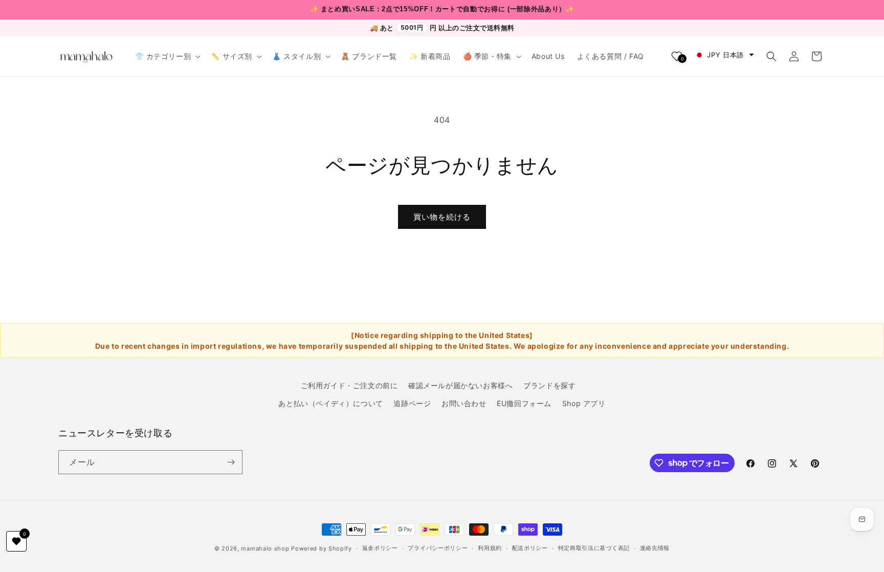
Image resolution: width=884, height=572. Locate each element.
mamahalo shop (265, 548)
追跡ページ (412, 403)
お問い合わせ (464, 403)
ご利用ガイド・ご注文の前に (349, 385)
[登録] (230, 462)
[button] (167, 56)
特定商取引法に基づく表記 (594, 548)
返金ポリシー (380, 548)
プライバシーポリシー (438, 548)
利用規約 (490, 548)
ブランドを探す (549, 385)
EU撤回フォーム (524, 403)
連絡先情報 (655, 548)
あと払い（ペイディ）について (330, 403)
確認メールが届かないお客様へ (460, 385)
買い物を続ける (442, 217)
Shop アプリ (584, 403)
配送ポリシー (530, 548)
